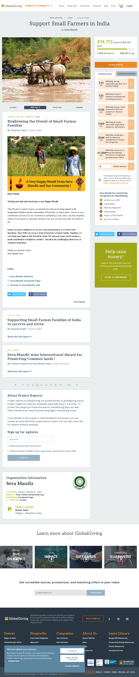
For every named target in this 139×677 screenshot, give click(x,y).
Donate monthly (126, 73)
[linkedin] (127, 618)
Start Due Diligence (39, 638)
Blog (106, 5)
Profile (23, 500)
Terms (114, 672)
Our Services (62, 638)
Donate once (105, 74)
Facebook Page (26, 497)
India (70, 17)
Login (129, 5)
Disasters (97, 5)
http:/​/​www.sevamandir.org (30, 494)
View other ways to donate (116, 183)
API (128, 672)
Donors (9, 633)
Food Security (56, 17)
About (62, 5)
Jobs (84, 642)
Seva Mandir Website (21, 276)
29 (68, 385)
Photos (57, 107)
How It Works (89, 638)
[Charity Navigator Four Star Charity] (91, 662)
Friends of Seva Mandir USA (25, 285)
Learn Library (119, 633)
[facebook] (109, 618)
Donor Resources (116, 646)
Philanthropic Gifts (13, 642)
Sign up (24, 457)
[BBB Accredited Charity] (112, 663)
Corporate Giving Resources (121, 642)
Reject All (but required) (72, 658)
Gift (113, 5)
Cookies (107, 672)
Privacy (99, 672)
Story (13, 107)
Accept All (72, 651)
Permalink (79, 301)
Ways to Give (10, 638)
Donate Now (116, 65)
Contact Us (88, 650)
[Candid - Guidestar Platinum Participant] (100, 662)
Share (79, 107)
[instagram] (118, 618)
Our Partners (62, 642)
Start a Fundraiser (116, 277)
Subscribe (96, 592)
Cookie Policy (14, 661)
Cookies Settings (72, 666)
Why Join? (34, 642)
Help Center (93, 618)
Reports (35, 107)
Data (132, 672)
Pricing (122, 672)
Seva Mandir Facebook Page (25, 280)
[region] (44, 659)
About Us (90, 633)
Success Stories (116, 650)
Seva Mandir (71, 29)
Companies (85, 5)
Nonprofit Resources (118, 638)
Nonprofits (72, 5)
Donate (37, 5)
